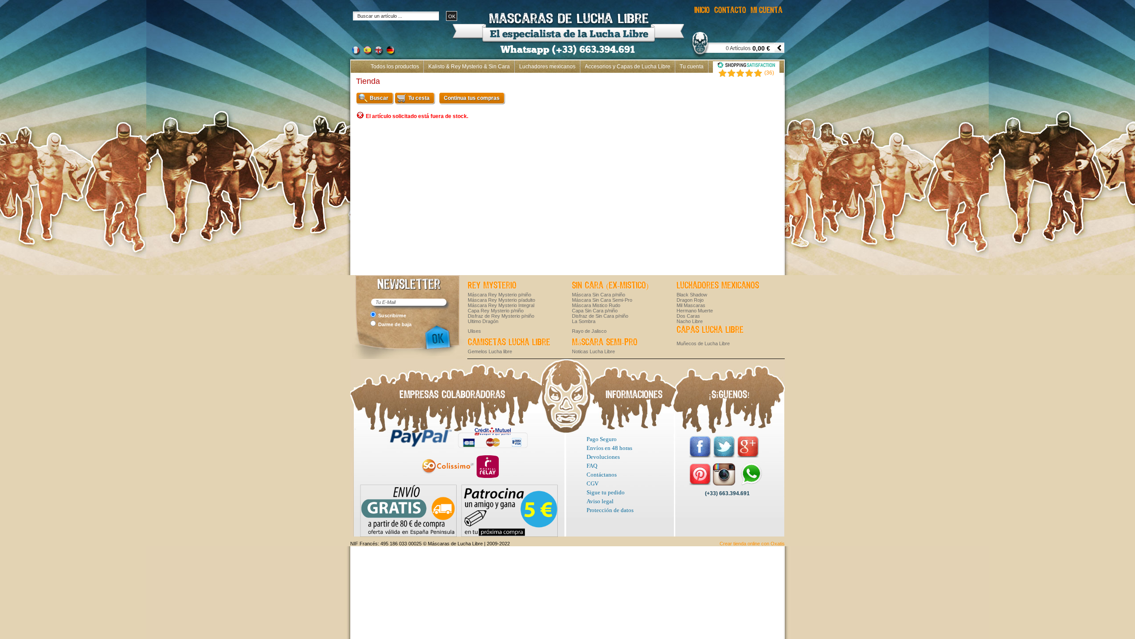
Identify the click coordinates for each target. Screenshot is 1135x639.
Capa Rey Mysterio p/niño (496, 310)
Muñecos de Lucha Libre (703, 343)
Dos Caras (688, 316)
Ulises (474, 331)
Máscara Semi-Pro (605, 342)
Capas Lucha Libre (710, 330)
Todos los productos (395, 66)
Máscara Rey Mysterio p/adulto (501, 300)
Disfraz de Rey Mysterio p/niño (501, 316)
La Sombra (583, 321)
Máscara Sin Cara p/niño (598, 294)
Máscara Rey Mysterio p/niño (499, 294)
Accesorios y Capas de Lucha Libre (627, 66)
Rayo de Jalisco (589, 331)
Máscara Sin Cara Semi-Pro (602, 300)
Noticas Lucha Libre (593, 351)
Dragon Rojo (690, 300)
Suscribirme (392, 315)
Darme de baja (394, 324)
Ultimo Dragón (483, 321)
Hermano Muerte (695, 310)
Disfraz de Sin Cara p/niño (600, 316)
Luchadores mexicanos (547, 66)
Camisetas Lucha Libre (509, 342)
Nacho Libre (690, 321)
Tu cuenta (692, 66)
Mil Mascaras (691, 305)
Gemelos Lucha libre (490, 351)
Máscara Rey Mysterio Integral (501, 305)
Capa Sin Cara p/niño (595, 310)
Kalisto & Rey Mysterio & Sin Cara (469, 66)
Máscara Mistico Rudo (596, 305)
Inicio (773, 79)
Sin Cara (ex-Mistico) (610, 285)
